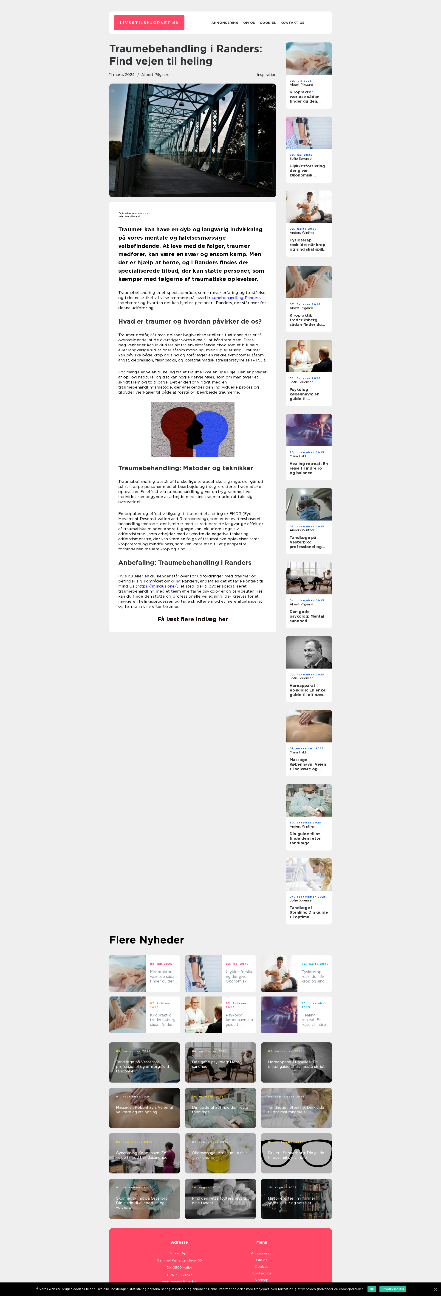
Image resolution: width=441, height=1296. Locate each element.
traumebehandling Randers (234, 297)
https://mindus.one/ (157, 586)
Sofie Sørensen (302, 158)
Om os (249, 23)
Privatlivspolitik (393, 1289)
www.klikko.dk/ (184, 1282)
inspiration (266, 75)
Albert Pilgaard (155, 75)
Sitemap (262, 1280)
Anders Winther (302, 232)
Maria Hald (298, 456)
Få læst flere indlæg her (193, 619)
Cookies (268, 23)
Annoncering (225, 23)
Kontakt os (293, 23)
